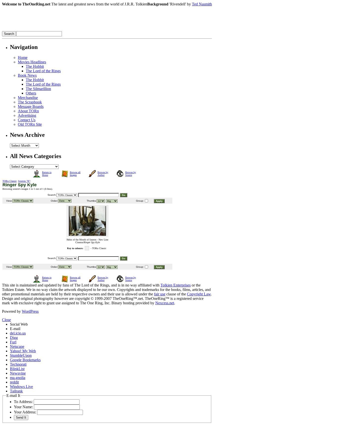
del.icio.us (18, 333)
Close (6, 320)
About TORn (28, 111)
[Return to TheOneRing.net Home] (76, 30)
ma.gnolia (17, 378)
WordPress (30, 311)
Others (31, 93)
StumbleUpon (21, 355)
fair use (159, 294)
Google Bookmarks (25, 360)
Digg (14, 337)
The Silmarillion (38, 89)
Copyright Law (199, 294)
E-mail (15, 329)
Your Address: (25, 412)
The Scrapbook (30, 102)
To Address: (23, 402)
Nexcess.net (164, 303)
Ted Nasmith (202, 4)
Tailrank (16, 391)
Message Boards (31, 106)
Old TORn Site (30, 124)
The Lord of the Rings (43, 71)
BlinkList (17, 369)
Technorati (18, 364)
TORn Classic (9, 181)
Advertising (27, 115)
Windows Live (21, 386)
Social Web (19, 324)
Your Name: (23, 407)
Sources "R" (24, 181)
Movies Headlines (32, 62)
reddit (14, 382)
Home (22, 57)
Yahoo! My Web (23, 351)
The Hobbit (35, 66)
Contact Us (26, 120)
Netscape (17, 346)
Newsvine (18, 373)
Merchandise (28, 98)
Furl (13, 342)
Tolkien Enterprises (175, 285)
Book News (27, 75)
